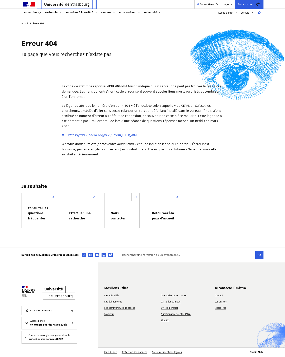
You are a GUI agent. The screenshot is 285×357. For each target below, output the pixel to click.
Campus (106, 12)
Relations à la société (79, 12)
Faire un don (245, 4)
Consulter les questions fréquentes (38, 213)
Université (150, 12)
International (127, 12)
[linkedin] (104, 255)
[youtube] (97, 255)
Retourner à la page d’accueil (163, 215)
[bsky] (110, 255)
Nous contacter (118, 215)
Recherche (51, 12)
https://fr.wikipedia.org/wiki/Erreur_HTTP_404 (102, 135)
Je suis (245, 12)
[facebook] (84, 255)
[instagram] (90, 255)
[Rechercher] (259, 13)
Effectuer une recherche (80, 215)
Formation (30, 12)
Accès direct (225, 12)
